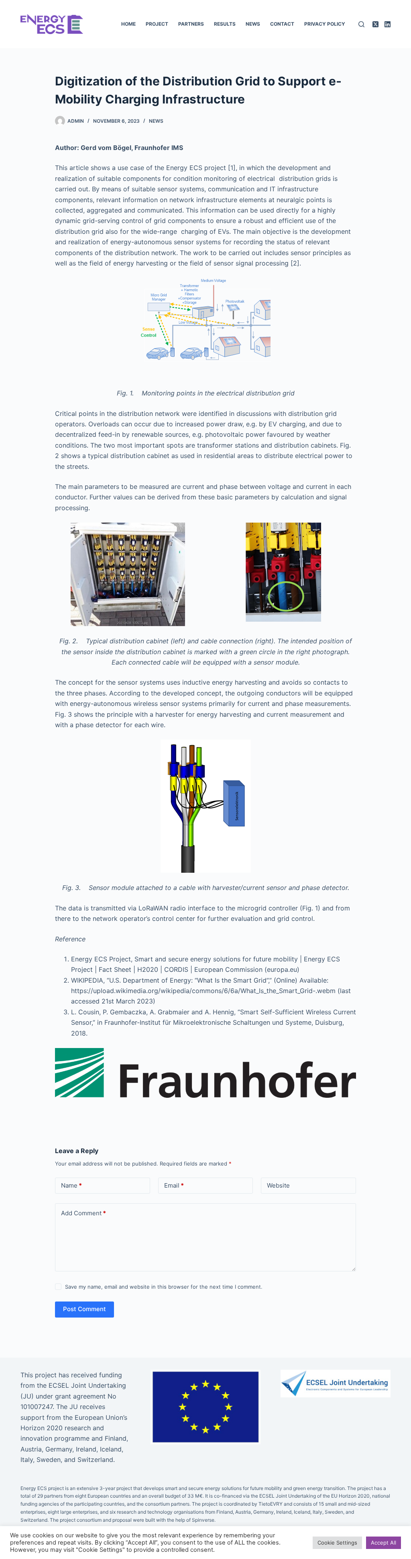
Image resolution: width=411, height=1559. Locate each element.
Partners (191, 24)
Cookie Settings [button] (337, 1542)
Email (174, 1185)
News (253, 24)
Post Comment (84, 1309)
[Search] (361, 24)
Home (128, 24)
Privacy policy (324, 24)
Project (157, 24)
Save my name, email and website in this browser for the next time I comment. (163, 1286)
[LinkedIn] (388, 24)
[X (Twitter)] (375, 24)
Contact (282, 24)
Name (71, 1185)
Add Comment (83, 1213)
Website (278, 1185)
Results (225, 24)
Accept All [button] (383, 1542)
